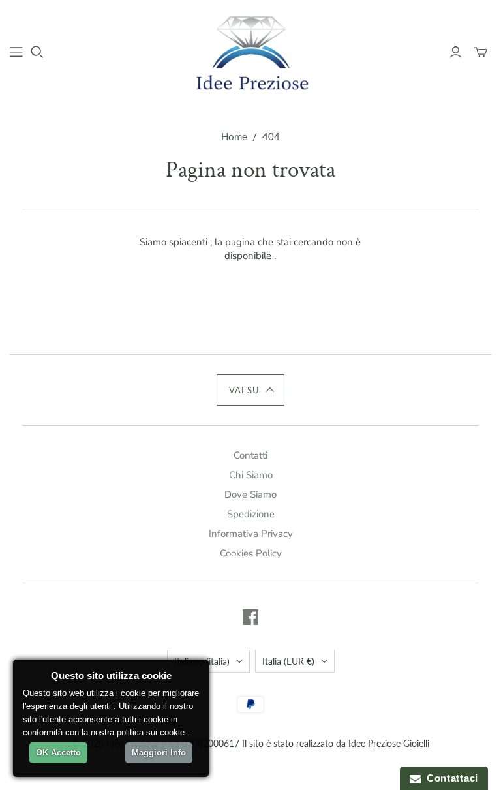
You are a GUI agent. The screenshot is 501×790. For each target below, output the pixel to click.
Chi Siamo (251, 474)
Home (234, 136)
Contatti (250, 455)
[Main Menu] (16, 52)
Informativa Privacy (251, 533)
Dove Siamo (250, 494)
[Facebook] (250, 617)
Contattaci (449, 777)
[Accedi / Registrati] (456, 52)
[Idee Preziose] (250, 52)
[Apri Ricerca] (37, 52)
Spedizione (251, 514)
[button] (251, 390)
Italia (288, 661)
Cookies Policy (251, 553)
